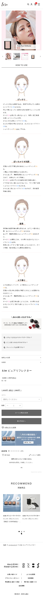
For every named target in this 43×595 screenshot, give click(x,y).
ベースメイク (12, 545)
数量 (3, 405)
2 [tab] (21, 531)
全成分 (4, 362)
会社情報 (21, 586)
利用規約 (31, 578)
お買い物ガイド (12, 574)
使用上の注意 (6, 357)
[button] (8, 56)
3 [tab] (24, 531)
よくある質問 (31, 574)
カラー (4, 395)
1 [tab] (19, 531)
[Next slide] (40, 56)
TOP (4, 545)
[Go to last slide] (3, 56)
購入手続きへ (21, 421)
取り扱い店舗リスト (30, 582)
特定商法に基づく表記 (12, 582)
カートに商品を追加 (21, 413)
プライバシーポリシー (12, 578)
